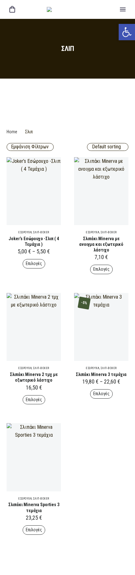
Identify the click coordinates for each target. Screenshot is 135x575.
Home (12, 131)
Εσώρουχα (25, 232)
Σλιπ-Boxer (41, 232)
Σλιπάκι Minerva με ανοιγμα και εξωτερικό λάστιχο (101, 244)
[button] (127, 32)
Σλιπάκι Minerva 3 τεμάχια (101, 374)
